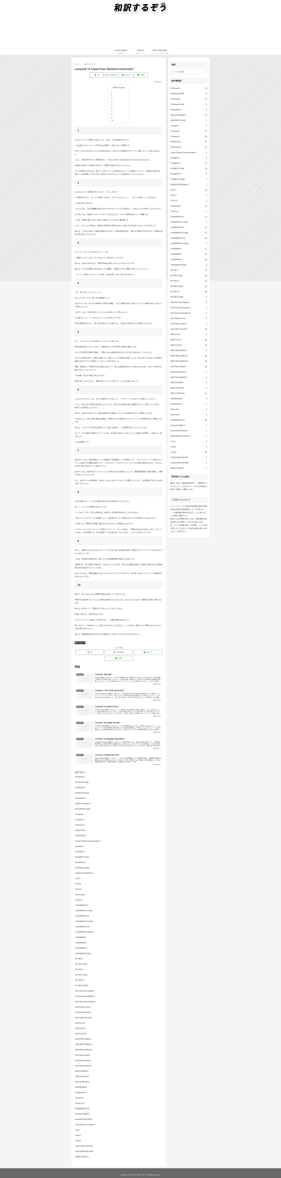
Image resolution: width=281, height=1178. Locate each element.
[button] (205, 72)
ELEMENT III (81, 643)
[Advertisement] (140, 31)
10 (112, 120)
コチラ (185, 486)
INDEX (115, 87)
